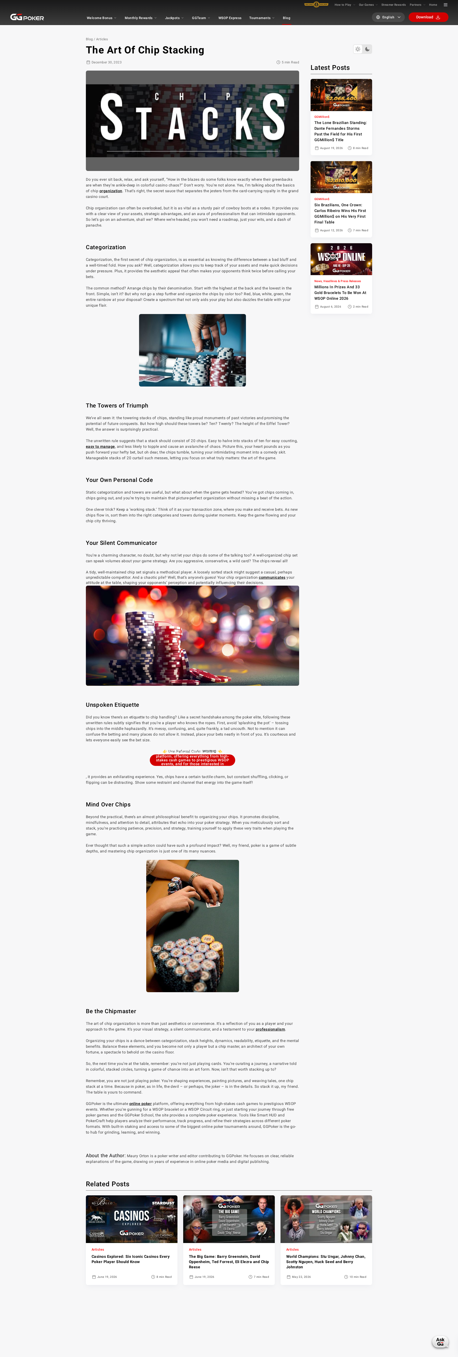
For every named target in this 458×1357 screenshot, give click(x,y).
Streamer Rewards (393, 4)
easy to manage (100, 446)
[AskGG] (440, 1341)
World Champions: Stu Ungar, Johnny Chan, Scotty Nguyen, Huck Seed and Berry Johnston (325, 1261)
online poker (140, 1103)
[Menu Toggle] (445, 5)
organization (110, 191)
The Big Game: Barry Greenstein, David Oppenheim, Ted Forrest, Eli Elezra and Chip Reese (229, 1261)
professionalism (270, 1029)
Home (433, 4)
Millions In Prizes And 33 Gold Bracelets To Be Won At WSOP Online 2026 (340, 293)
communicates (272, 577)
